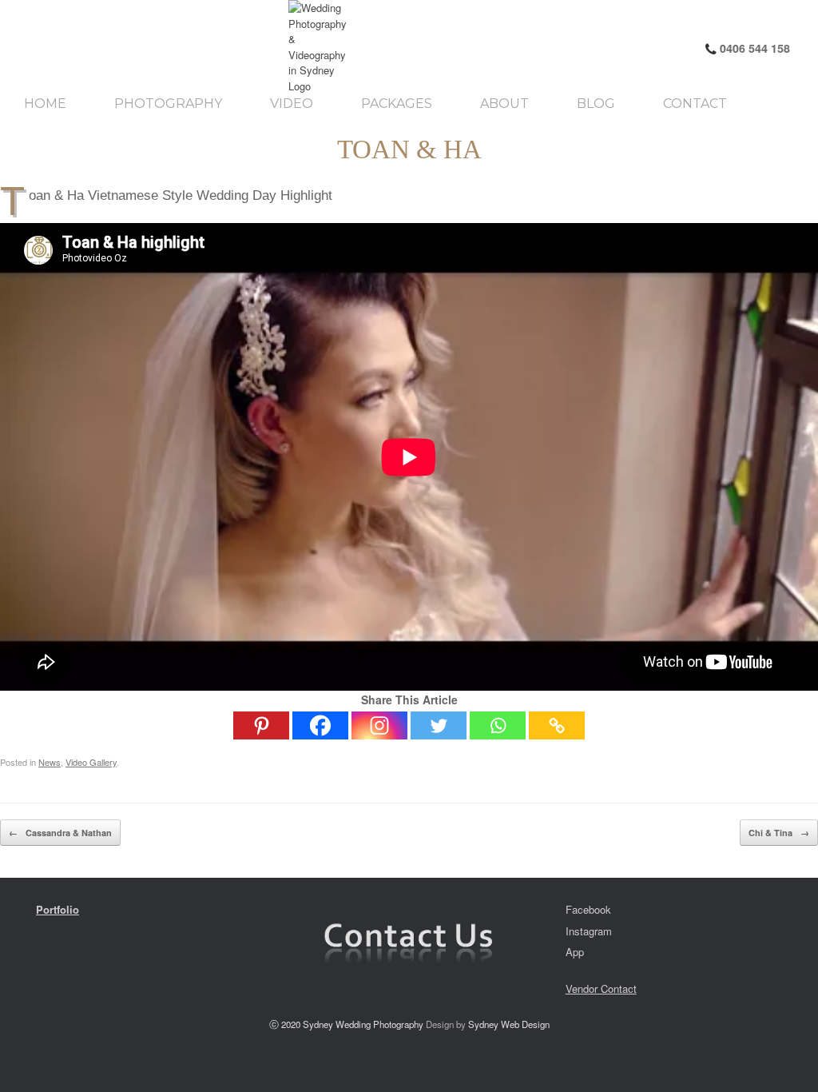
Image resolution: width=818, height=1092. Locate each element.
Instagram (589, 931)
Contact (695, 104)
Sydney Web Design (509, 1024)
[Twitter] (439, 725)
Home (45, 104)
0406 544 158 (753, 48)
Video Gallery (91, 761)
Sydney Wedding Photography (363, 1024)
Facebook (588, 909)
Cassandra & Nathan (60, 833)
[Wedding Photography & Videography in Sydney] (158, 47)
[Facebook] (320, 725)
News (49, 761)
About (504, 104)
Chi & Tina (779, 833)
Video (291, 104)
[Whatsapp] (498, 725)
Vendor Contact (601, 988)
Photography (168, 104)
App (575, 951)
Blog (596, 104)
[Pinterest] (261, 725)
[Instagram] (379, 725)
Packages (396, 104)
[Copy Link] (557, 725)
